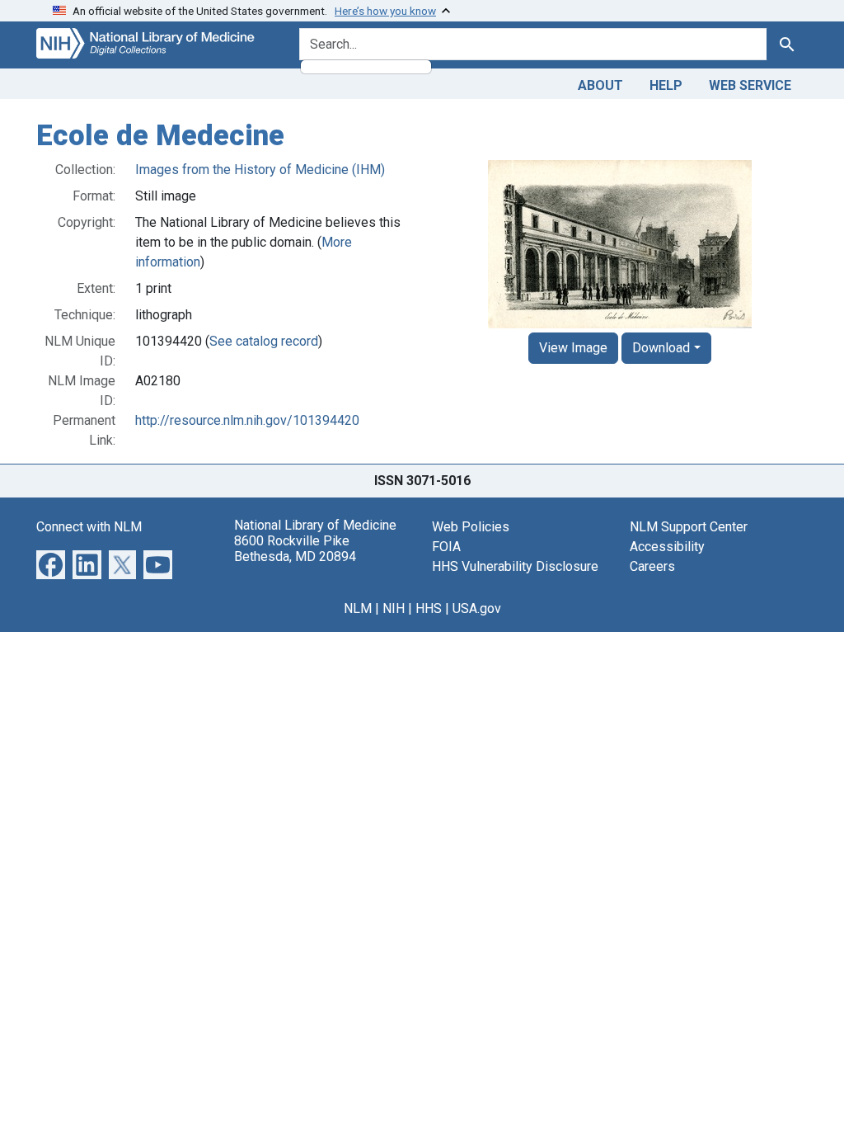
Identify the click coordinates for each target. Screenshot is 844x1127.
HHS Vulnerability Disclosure (515, 566)
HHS (428, 608)
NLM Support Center (689, 527)
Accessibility (667, 546)
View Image (573, 348)
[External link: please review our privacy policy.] (50, 563)
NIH (393, 608)
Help (665, 85)
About (600, 85)
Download (661, 348)
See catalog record (263, 341)
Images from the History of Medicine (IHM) (260, 169)
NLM (358, 608)
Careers (652, 566)
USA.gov (476, 608)
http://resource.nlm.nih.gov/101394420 (247, 420)
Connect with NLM (89, 527)
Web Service (750, 85)
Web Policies (470, 527)
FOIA (446, 546)
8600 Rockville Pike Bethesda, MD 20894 (295, 548)
